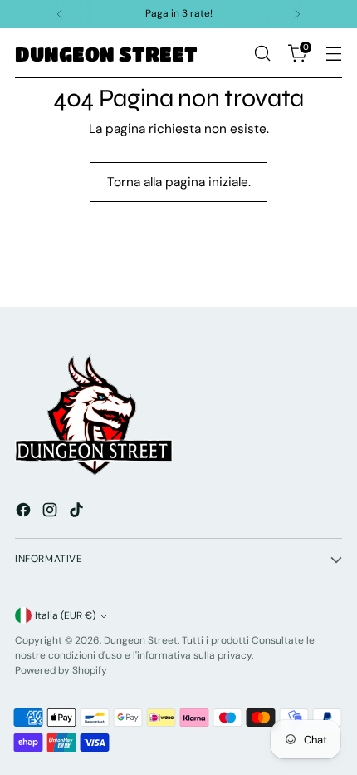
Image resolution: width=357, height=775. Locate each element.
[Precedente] (60, 14)
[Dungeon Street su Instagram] (51, 512)
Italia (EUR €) (65, 615)
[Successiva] (297, 14)
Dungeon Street (141, 640)
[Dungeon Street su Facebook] (25, 512)
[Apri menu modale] (333, 54)
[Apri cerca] (262, 54)
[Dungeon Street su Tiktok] (78, 512)
